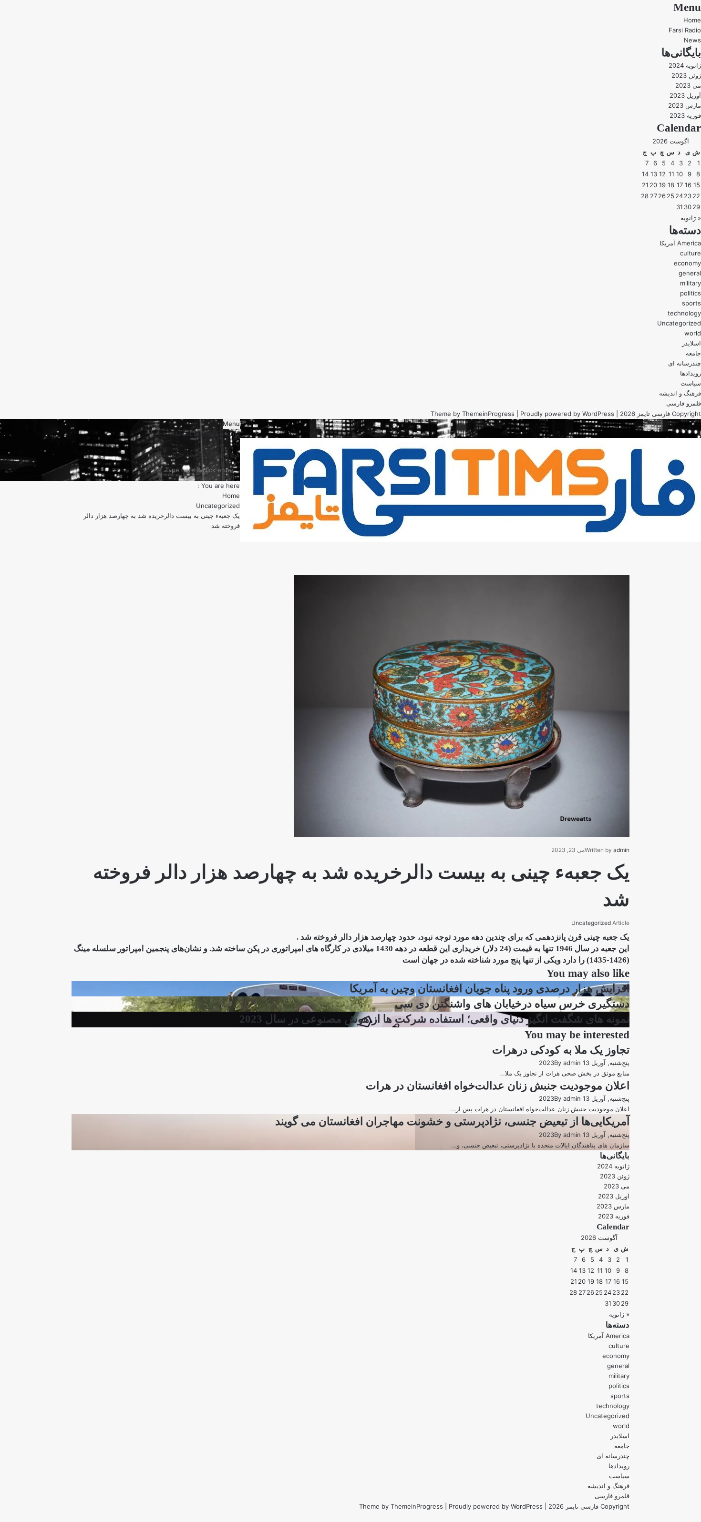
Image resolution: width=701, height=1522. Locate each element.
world (692, 333)
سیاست (690, 383)
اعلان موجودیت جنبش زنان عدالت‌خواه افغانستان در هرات (497, 1086)
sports (691, 303)
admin (621, 849)
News (692, 40)
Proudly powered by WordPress (567, 413)
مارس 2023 (684, 105)
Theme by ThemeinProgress (401, 1506)
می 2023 (688, 85)
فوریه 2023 (685, 115)
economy (687, 263)
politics (690, 293)
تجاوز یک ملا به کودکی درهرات (560, 1050)
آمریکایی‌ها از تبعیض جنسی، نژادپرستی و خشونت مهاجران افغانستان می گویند (452, 1121)
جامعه (693, 353)
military (690, 283)
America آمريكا (680, 243)
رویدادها (690, 373)
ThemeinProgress (488, 413)
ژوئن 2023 (686, 75)
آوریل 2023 (685, 95)
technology (684, 313)
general (690, 273)
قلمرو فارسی (683, 403)
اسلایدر (691, 343)
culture (690, 253)
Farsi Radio (685, 30)
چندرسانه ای (684, 363)
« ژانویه (690, 218)
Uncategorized (679, 323)
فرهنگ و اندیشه (680, 393)
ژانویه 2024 (685, 65)
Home (692, 20)
